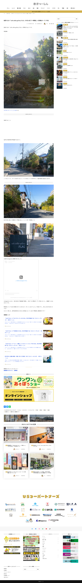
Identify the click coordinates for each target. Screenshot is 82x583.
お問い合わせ (73, 8)
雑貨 (48, 410)
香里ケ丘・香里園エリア (15, 411)
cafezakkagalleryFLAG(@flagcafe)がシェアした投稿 (21, 297)
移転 (37, 410)
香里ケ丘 (6, 411)
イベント (48, 8)
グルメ (24, 8)
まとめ (29, 8)
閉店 (41, 410)
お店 (33, 8)
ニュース (13, 8)
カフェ (19, 410)
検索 (76, 18)
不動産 (63, 8)
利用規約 (5, 570)
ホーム (8, 8)
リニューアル (31, 410)
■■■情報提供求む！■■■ (10, 370)
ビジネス (53, 8)
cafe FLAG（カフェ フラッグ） (10, 410)
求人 (58, 8)
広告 (67, 8)
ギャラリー (25, 410)
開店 (45, 410)
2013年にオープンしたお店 (10, 110)
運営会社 (5, 573)
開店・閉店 (19, 8)
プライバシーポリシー (7, 572)
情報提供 (5, 568)
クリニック (42, 8)
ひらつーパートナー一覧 (8, 544)
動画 (37, 8)
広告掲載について (7, 575)
